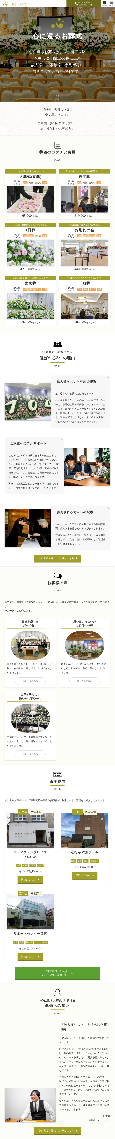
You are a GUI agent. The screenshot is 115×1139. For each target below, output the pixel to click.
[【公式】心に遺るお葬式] (14, 3)
